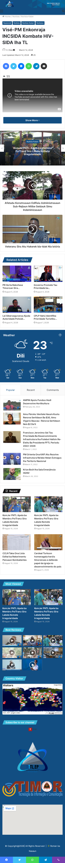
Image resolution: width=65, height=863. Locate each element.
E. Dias (9, 50)
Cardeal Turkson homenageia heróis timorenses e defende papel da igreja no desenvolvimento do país (47, 560)
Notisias (40, 23)
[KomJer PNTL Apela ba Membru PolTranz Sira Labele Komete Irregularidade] (17, 504)
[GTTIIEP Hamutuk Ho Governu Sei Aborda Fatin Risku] (12, 664)
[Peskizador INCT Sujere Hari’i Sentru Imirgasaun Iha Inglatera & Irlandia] (12, 640)
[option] (32, 148)
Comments (53, 389)
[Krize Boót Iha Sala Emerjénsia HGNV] (12, 474)
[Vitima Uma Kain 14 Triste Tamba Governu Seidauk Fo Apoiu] (32, 652)
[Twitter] (13, 66)
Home (7, 16)
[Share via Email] (44, 66)
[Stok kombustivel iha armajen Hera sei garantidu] (32, 640)
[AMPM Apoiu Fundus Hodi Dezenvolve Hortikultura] (12, 404)
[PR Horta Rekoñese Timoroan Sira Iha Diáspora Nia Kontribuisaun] (17, 274)
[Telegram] (36, 66)
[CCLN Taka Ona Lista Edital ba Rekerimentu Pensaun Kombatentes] (17, 542)
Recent (31, 389)
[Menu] (1, 11)
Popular (10, 389)
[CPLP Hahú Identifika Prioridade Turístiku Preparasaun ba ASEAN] (48, 305)
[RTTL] (32, 4)
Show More (31, 120)
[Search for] (63, 11)
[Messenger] (21, 66)
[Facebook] (6, 66)
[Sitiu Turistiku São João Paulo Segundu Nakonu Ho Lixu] (12, 652)
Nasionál (7, 23)
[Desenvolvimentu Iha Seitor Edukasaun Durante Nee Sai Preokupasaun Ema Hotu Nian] (32, 664)
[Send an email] (14, 50)
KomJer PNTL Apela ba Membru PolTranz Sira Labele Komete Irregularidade (32, 151)
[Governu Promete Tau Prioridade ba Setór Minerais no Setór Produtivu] (48, 274)
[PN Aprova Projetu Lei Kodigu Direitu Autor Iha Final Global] (53, 652)
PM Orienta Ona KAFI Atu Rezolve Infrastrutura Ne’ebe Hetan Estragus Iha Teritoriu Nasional (42, 457)
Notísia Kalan (27, 16)
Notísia (15, 16)
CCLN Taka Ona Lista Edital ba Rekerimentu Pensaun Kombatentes (15, 556)
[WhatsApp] (29, 66)
